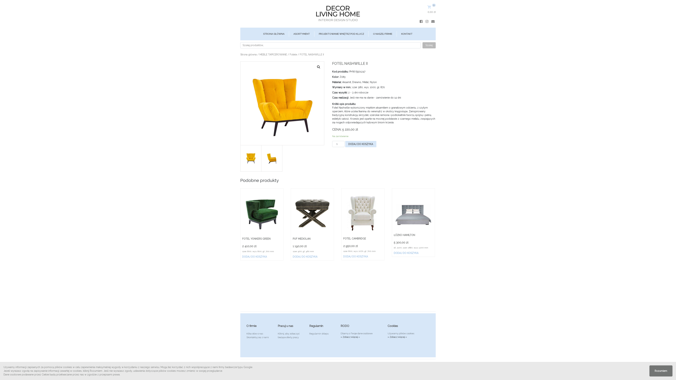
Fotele (293, 54)
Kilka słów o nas (254, 333)
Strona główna (273, 33)
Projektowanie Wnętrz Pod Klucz (341, 33)
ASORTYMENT (301, 33)
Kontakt (406, 33)
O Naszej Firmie (382, 33)
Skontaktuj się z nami (257, 337)
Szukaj (429, 45)
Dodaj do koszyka (360, 144)
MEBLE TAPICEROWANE (273, 54)
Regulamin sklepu (319, 333)
